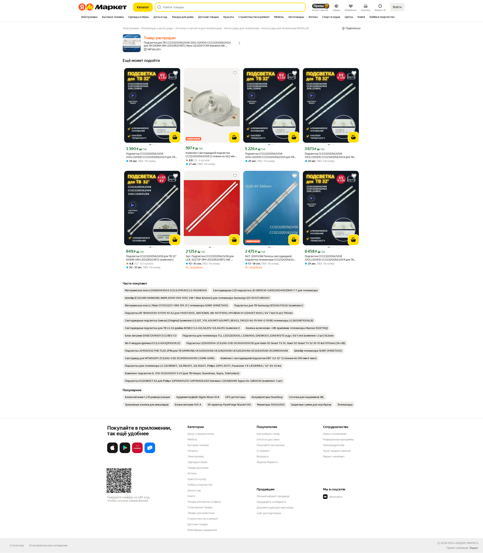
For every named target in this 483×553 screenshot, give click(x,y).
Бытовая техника (198, 445)
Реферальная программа (338, 439)
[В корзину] (175, 137)
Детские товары (198, 524)
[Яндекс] (473, 547)
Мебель (192, 439)
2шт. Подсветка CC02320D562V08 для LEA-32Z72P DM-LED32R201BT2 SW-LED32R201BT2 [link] (210, 258)
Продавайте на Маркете (271, 501)
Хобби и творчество (200, 484)
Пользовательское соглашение (48, 545)
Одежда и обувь (198, 462)
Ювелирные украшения (202, 530)
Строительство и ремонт (203, 518)
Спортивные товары (200, 507)
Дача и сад (194, 490)
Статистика (17, 545)
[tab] (89, 17)
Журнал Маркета (267, 462)
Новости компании (334, 433)
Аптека (192, 473)
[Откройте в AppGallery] (137, 452)
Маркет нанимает (334, 456)
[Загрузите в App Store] (112, 452)
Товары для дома (198, 467)
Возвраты (263, 456)
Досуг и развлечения (201, 433)
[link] (166, 290)
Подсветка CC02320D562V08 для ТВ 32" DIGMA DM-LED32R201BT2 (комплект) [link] (151, 258)
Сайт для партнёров (269, 513)
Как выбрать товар (268, 433)
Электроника (196, 456)
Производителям (333, 445)
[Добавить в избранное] (175, 73)
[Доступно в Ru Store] (150, 452)
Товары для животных (201, 513)
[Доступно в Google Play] (125, 452)
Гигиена (192, 450)
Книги (191, 496)
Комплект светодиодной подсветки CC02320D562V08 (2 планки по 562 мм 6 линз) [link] (211, 154)
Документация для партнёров (275, 507)
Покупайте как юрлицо (271, 445)
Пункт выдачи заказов (337, 450)
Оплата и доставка (268, 439)
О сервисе (263, 450)
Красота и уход (197, 479)
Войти (397, 7)
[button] (349, 496)
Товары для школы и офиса (204, 501)
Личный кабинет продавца (273, 496)
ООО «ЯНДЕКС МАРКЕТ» (463, 543)
